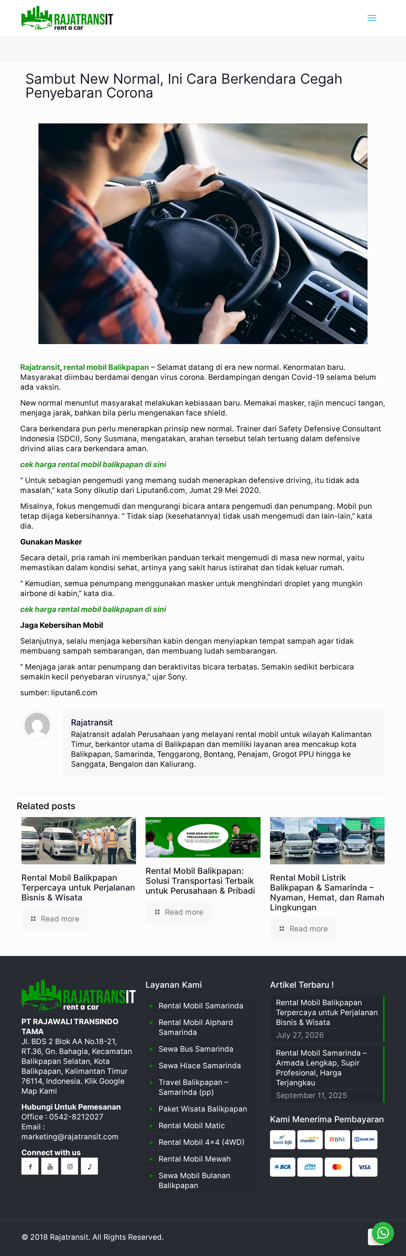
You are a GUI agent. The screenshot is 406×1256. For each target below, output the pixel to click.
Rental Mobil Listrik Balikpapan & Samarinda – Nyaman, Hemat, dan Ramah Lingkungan (327, 892)
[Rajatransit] (67, 18)
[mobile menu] (372, 18)
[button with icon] (29, 1166)
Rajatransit (40, 367)
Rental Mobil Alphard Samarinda (196, 1027)
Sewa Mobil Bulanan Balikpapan (194, 1180)
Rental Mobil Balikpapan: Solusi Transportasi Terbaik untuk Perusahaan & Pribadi (200, 881)
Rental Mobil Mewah (195, 1159)
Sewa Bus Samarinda (196, 1049)
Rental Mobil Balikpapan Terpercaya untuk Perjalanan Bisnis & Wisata (78, 887)
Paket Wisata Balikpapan (203, 1109)
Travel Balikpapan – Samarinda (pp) (193, 1087)
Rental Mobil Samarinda (201, 1005)
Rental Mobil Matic (192, 1125)
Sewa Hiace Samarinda (200, 1065)
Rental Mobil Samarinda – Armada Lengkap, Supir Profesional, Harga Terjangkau (321, 1067)
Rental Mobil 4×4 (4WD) (202, 1142)
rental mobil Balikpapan (106, 367)
